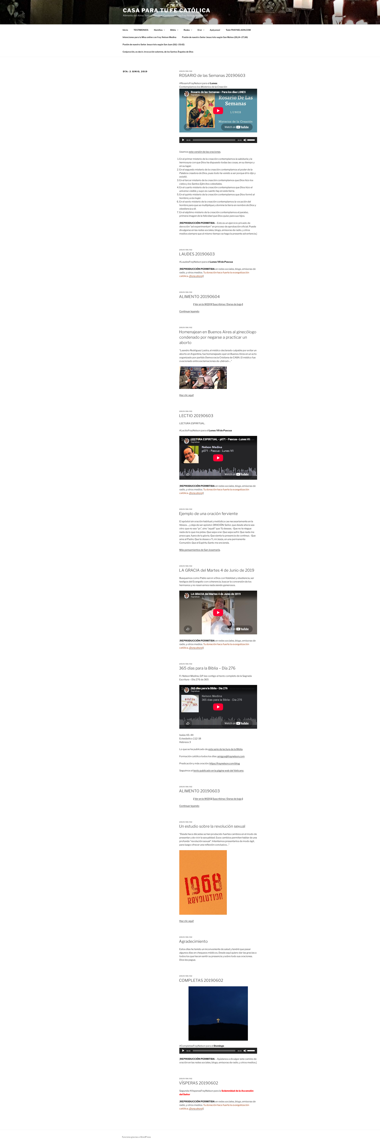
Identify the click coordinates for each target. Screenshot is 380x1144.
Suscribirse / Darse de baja (227, 304)
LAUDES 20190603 (197, 254)
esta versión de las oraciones (204, 151)
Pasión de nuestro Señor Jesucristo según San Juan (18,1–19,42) (154, 44)
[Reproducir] (183, 140)
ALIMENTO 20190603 (199, 791)
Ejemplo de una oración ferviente (208, 513)
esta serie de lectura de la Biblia (225, 749)
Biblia (173, 30)
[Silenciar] (244, 140)
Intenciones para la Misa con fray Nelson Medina (149, 37)
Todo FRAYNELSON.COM (238, 30)
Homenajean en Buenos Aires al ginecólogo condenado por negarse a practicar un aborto (217, 337)
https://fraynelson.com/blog (224, 763)
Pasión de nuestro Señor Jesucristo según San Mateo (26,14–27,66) (215, 37)
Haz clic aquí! (186, 395)
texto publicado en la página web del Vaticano (218, 770)
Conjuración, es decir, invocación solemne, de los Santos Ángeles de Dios (158, 51)
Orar (199, 30)
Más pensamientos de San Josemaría (199, 549)
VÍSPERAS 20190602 (198, 1083)
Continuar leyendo (189, 311)
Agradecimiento (193, 941)
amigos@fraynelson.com (231, 756)
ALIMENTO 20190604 (199, 296)
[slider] (251, 139)
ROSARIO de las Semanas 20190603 (212, 75)
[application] (218, 140)
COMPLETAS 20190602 (201, 980)
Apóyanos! (215, 30)
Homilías (158, 30)
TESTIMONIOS (141, 30)
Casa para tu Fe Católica (166, 10)
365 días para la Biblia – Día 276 (207, 668)
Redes (187, 30)
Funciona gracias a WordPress (136, 1137)
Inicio (125, 30)
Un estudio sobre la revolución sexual (212, 826)
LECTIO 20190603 (196, 415)
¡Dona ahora (195, 276)
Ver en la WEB (202, 304)
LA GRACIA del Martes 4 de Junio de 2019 (216, 570)
